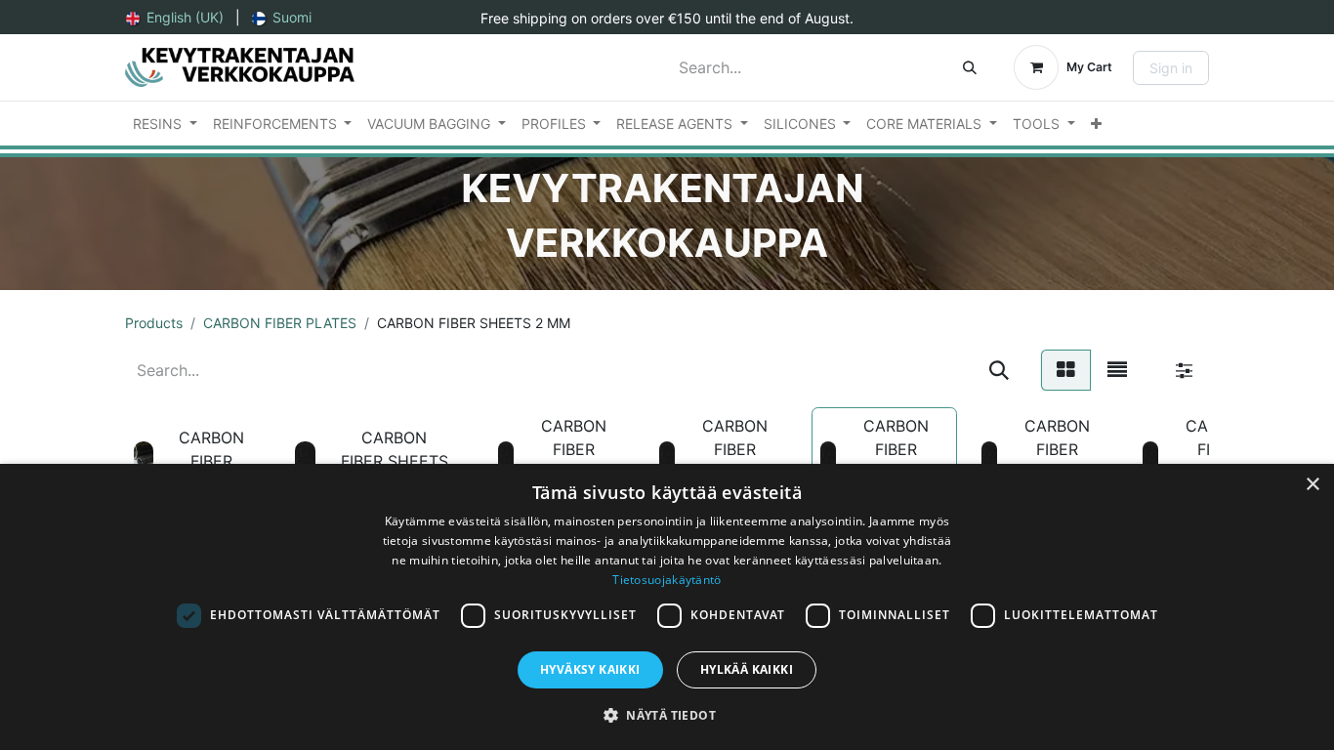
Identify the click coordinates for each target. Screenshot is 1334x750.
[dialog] (667, 607)
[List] (1117, 370)
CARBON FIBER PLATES (279, 322)
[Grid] (1066, 370)
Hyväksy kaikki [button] (590, 669)
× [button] (1312, 485)
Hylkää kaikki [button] (746, 669)
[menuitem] (175, 17)
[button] (667, 715)
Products (154, 322)
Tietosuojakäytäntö (666, 579)
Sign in (1170, 68)
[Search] (969, 67)
